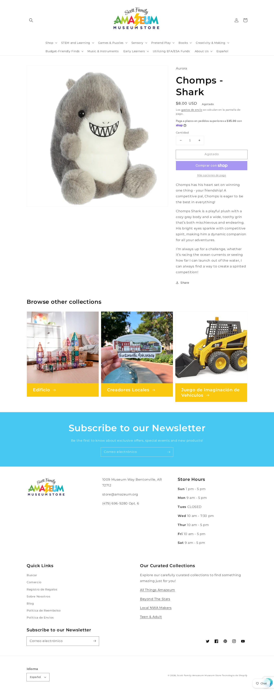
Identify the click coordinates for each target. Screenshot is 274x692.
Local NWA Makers (156, 608)
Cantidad (182, 132)
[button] (31, 20)
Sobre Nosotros (38, 596)
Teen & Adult (151, 617)
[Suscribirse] (168, 451)
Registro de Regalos (42, 589)
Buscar (32, 575)
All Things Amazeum (157, 590)
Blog (30, 603)
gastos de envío (191, 109)
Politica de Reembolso (44, 610)
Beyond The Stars (155, 599)
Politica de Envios (40, 617)
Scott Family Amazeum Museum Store (199, 675)
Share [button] (185, 282)
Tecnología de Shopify (234, 675)
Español (35, 677)
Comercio (34, 582)
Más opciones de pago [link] (211, 175)
